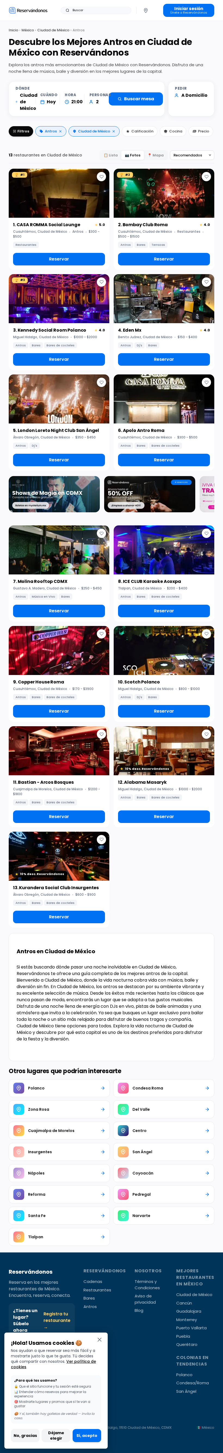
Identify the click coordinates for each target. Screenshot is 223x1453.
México (27, 30)
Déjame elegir (56, 1435)
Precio (203, 131)
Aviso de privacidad (145, 1299)
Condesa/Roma (192, 1383)
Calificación (142, 131)
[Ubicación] (145, 10)
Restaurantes (97, 1290)
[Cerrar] (99, 1339)
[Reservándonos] (28, 10)
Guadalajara (188, 1311)
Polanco (184, 1375)
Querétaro (186, 1344)
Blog (139, 1310)
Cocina (175, 131)
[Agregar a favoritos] (101, 176)
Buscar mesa (139, 99)
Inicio (13, 30)
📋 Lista (111, 155)
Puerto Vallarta (191, 1328)
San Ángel (186, 1391)
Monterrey (186, 1319)
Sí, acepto (86, 1435)
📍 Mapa (155, 155)
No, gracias (25, 1435)
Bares (89, 1298)
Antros (51, 131)
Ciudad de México (53, 30)
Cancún (184, 1303)
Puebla (183, 1336)
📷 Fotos (132, 155)
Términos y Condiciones (147, 1285)
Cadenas (92, 1281)
